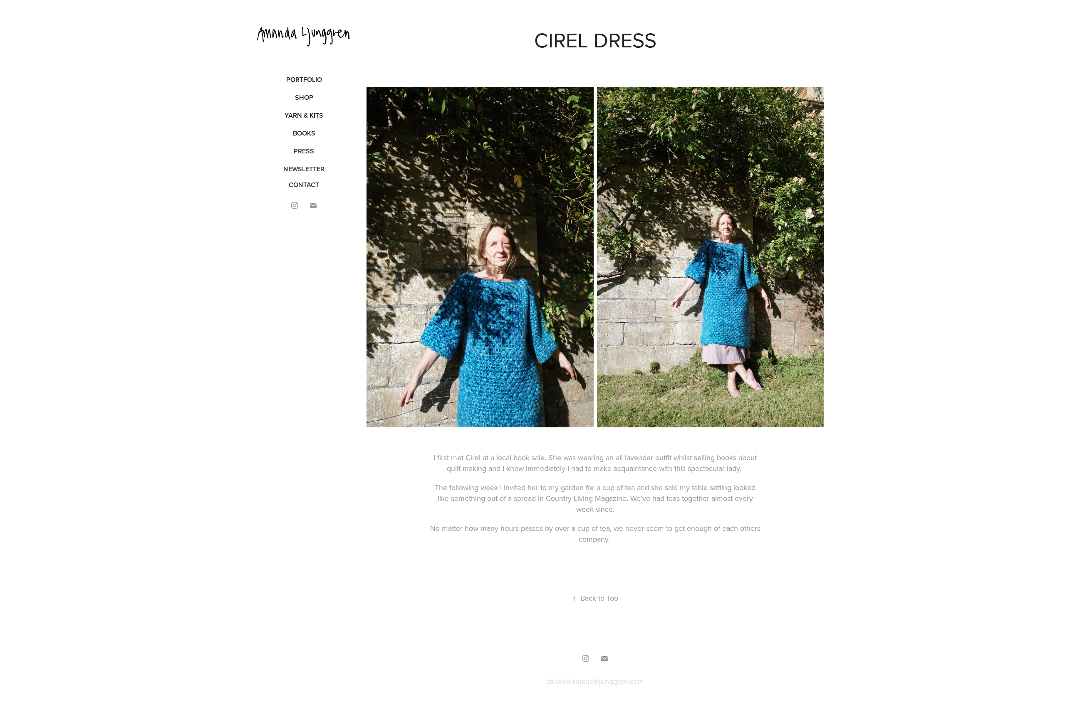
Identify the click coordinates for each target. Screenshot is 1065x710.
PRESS (304, 151)
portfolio (304, 79)
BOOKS (304, 133)
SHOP (304, 97)
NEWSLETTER (303, 169)
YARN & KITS (304, 115)
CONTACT (304, 185)
